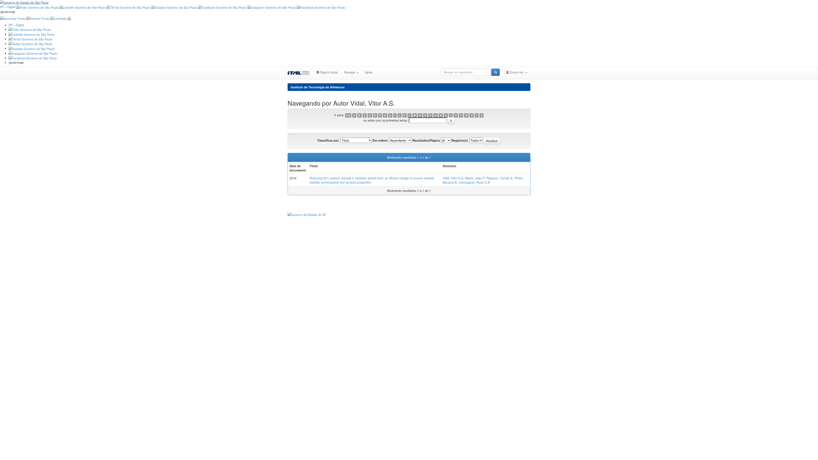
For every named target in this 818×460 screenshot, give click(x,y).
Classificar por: (328, 140)
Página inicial (328, 72)
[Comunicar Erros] (69, 18)
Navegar (350, 72)
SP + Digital (8, 7)
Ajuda (369, 72)
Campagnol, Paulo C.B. (474, 182)
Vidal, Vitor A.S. (453, 178)
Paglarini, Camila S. (500, 178)
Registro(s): (460, 140)
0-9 (348, 115)
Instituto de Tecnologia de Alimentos (318, 87)
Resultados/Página (426, 140)
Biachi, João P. (475, 178)
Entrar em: (517, 72)
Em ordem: (380, 140)
